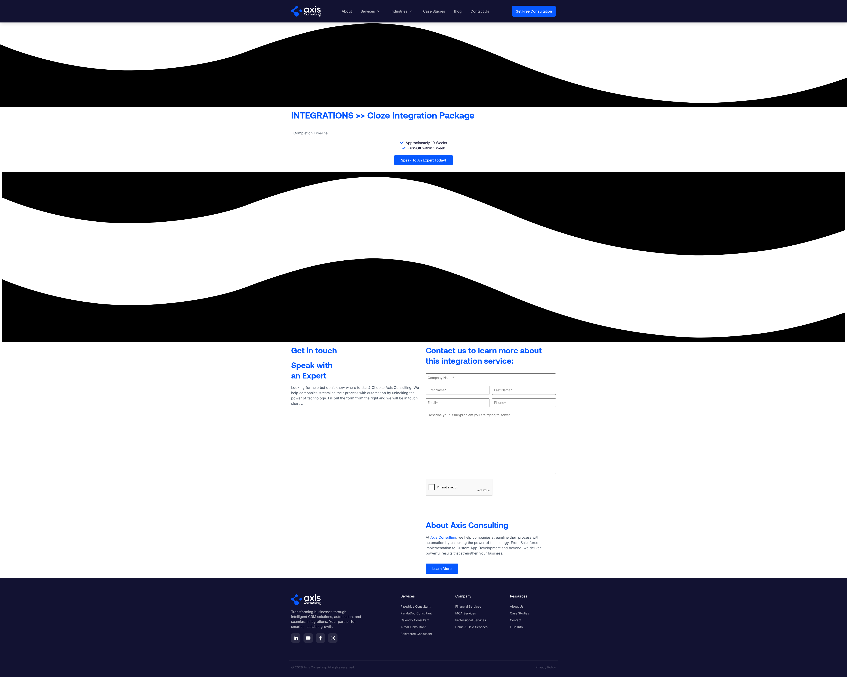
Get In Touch (440, 505)
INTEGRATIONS (322, 115)
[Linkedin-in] (295, 638)
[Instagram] (332, 638)
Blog (458, 11)
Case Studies (434, 11)
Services (368, 11)
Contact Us (479, 11)
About (347, 11)
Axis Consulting (443, 537)
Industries (399, 11)
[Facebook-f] (320, 638)
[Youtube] (308, 638)
